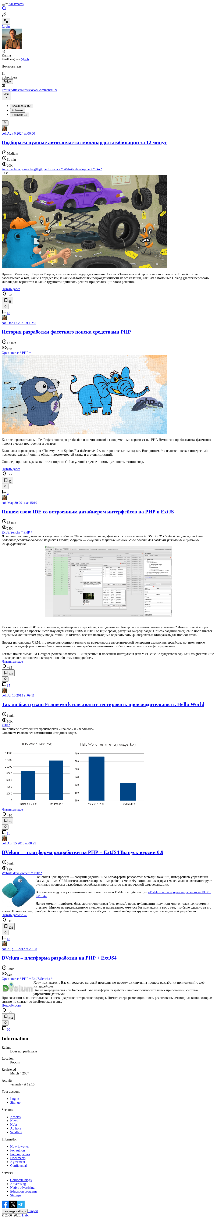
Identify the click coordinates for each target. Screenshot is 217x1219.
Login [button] (6, 26)
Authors (15, 1128)
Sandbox (16, 1132)
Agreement (17, 1162)
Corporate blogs (21, 1180)
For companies (20, 1154)
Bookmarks (21, 106)
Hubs (13, 1124)
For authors (17, 1150)
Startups (15, 1195)
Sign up (15, 1102)
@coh (25, 59)
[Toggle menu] (3, 5)
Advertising (18, 1184)
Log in (14, 1098)
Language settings (14, 1211)
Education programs (23, 1191)
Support (33, 1211)
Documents (17, 1158)
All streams (16, 4)
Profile (6, 90)
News (34, 90)
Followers (18, 110)
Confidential (18, 1165)
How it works (19, 1146)
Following (19, 114)
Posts (26, 90)
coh (4, 133)
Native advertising (22, 1187)
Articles (17, 90)
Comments (47, 90)
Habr (25, 1215)
